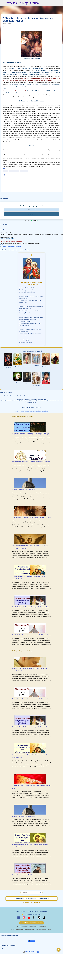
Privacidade (43, 911)
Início (17, 911)
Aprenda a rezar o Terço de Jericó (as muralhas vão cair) (31, 461)
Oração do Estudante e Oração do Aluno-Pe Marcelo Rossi (31, 635)
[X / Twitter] (34, 918)
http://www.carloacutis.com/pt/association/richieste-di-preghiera (31, 411)
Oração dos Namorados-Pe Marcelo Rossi (26, 875)
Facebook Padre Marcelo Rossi (11, 246)
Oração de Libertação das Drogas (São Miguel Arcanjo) (30, 434)
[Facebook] (19, 918)
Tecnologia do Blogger (32, 952)
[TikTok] (44, 918)
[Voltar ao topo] (59, 950)
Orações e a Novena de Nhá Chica (23, 489)
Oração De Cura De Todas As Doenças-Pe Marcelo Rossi (31, 607)
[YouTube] (29, 918)
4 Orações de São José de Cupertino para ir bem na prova (31, 517)
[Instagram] (24, 918)
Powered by (27, 220)
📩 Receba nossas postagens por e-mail (31, 922)
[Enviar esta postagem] (4, 168)
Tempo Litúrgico (14, 171)
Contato (36, 911)
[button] (4, 27)
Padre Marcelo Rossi (8, 245)
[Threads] (39, 918)
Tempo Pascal (23, 171)
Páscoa (6, 171)
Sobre (23, 911)
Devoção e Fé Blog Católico (22, 3)
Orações (29, 911)
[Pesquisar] (41, 3)
